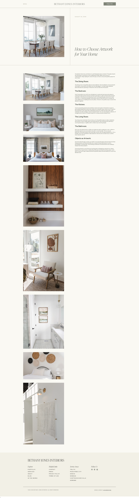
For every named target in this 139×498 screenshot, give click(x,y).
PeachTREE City (76, 471)
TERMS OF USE (54, 476)
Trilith (72, 469)
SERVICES (31, 471)
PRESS (51, 471)
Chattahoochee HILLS (78, 478)
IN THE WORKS (33, 478)
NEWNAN (73, 476)
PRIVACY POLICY (54, 473)
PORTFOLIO (31, 469)
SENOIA (72, 473)
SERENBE (73, 480)
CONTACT (52, 469)
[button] (32, 4)
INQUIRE (110, 4)
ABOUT (30, 473)
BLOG (29, 476)
